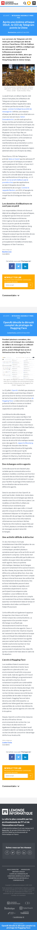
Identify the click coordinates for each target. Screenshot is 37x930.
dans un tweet (14, 159)
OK (30, 285)
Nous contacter (13, 869)
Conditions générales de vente (19, 876)
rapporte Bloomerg (25, 443)
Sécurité (6, 15)
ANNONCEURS (25, 869)
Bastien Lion (7, 252)
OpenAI (15, 390)
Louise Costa (7, 742)
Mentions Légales (18, 871)
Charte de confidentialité (18, 874)
